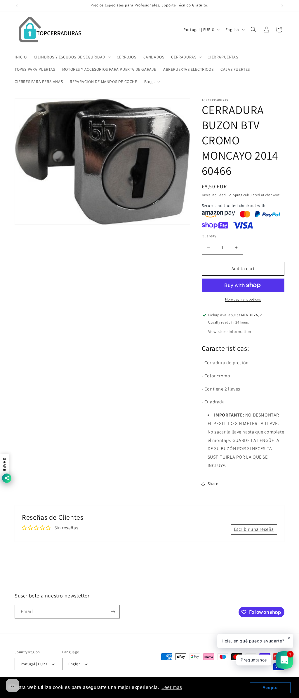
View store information (229, 331)
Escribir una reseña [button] (254, 529)
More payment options (243, 299)
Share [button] (213, 483)
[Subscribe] (113, 611)
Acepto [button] (270, 687)
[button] (71, 57)
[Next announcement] (282, 5)
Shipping (235, 195)
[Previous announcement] (16, 5)
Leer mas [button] (171, 687)
